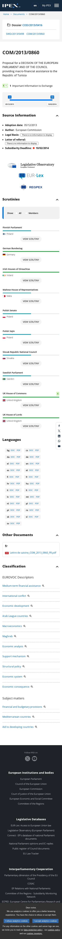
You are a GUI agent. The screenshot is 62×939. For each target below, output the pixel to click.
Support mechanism (14, 656)
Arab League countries (15, 616)
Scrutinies (11, 199)
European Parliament (31, 778)
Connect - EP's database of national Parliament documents (31, 837)
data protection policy (33, 930)
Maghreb (7, 636)
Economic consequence (15, 686)
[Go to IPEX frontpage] (11, 5)
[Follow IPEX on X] (28, 759)
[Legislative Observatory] (31, 165)
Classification (14, 566)
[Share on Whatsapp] (59, 440)
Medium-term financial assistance (21, 585)
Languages (11, 440)
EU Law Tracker (31, 853)
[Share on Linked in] (59, 435)
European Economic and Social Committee (31, 798)
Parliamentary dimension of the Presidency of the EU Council (31, 877)
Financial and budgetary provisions (22, 706)
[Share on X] (59, 430)
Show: (10, 213)
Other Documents (17, 535)
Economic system (12, 676)
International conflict (14, 596)
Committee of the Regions (31, 803)
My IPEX (46, 5)
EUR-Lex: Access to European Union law (31, 825)
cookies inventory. (34, 933)
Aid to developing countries (18, 727)
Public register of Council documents (31, 848)
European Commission (31, 788)
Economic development (15, 606)
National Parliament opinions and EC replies (31, 843)
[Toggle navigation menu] (57, 5)
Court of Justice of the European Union (31, 793)
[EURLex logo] (31, 176)
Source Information (19, 115)
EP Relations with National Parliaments (31, 888)
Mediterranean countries (16, 716)
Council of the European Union (31, 783)
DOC (13, 450)
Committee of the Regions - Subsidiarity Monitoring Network (31, 895)
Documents (19, 14)
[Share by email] (59, 445)
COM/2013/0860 (35, 34)
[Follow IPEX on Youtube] (34, 759)
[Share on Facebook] (59, 425)
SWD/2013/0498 (15, 34)
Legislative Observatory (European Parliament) (31, 830)
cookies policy (54, 930)
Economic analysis (12, 646)
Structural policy (11, 666)
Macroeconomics (12, 626)
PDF (18, 450)
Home (6, 14)
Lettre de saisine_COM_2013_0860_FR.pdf (32, 552)
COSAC (31, 883)
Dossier (27, 25)
